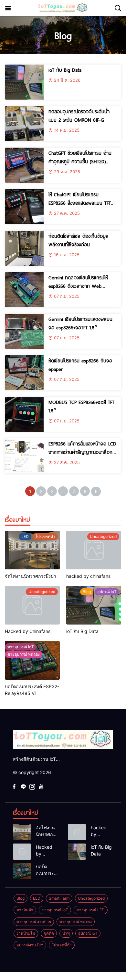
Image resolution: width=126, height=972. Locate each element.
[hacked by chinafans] (93, 550)
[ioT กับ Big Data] (24, 82)
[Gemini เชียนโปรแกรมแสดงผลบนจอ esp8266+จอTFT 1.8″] (24, 331)
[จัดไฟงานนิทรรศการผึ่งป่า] (32, 550)
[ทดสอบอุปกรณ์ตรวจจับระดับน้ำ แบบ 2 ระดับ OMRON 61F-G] (24, 123)
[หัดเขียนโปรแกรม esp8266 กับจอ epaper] (24, 372)
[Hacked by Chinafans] (32, 605)
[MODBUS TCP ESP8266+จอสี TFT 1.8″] (24, 414)
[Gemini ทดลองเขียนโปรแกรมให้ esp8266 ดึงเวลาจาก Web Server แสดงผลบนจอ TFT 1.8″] (24, 289)
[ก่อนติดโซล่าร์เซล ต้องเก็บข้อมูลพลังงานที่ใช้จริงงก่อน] (24, 248)
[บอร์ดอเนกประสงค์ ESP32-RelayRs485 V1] (32, 660)
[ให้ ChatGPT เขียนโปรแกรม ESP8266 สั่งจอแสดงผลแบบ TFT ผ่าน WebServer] (24, 206)
